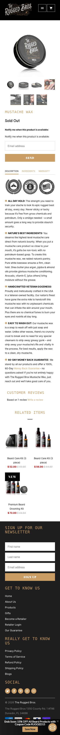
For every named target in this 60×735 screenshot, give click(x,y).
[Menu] (42, 8)
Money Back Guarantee (27, 368)
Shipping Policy (14, 668)
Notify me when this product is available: (27, 129)
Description (11, 171)
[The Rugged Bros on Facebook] (14, 691)
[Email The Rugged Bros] (33, 691)
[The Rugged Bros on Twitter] (7, 691)
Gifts (8, 613)
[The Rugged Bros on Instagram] (27, 691)
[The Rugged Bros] (18, 11)
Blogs (8, 673)
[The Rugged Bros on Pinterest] (20, 691)
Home (8, 596)
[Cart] (51, 8)
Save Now (30, 729)
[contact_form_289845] (52, 727)
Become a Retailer (15, 619)
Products (10, 607)
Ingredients (28, 171)
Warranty (44, 171)
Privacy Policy (13, 651)
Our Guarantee (13, 630)
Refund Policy (13, 662)
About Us (10, 601)
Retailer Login (13, 624)
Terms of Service (15, 656)
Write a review (35, 399)
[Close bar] (58, 721)
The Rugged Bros (25, 702)
